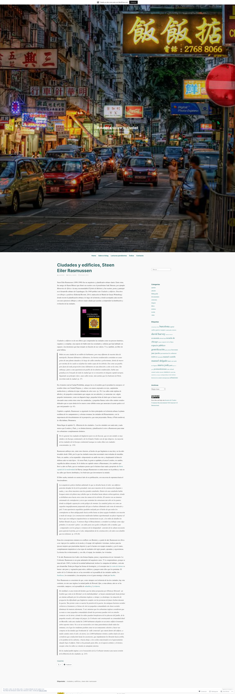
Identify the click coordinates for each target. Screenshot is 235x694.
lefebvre (154, 357)
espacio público (158, 345)
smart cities (172, 372)
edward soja (163, 338)
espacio (160, 342)
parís (170, 365)
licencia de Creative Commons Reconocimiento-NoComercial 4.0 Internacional (164, 402)
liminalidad (160, 357)
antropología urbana (155, 327)
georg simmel (168, 350)
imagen (153, 303)
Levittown (96, 586)
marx (169, 361)
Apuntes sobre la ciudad (117, 127)
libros (70, 275)
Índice (131, 256)
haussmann (174, 350)
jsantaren (61, 275)
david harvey (158, 334)
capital (172, 327)
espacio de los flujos (167, 342)
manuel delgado (159, 360)
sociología (158, 375)
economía (155, 338)
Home (94, 256)
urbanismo (174, 377)
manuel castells (169, 356)
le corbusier (173, 353)
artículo (153, 291)
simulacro (167, 372)
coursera (174, 330)
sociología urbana (164, 375)
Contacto (139, 256)
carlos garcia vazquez (158, 330)
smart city (153, 375)
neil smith (174, 361)
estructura (154, 300)
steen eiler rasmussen (89, 681)
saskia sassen (159, 372)
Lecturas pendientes (119, 256)
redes (168, 369)
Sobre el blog (103, 256)
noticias (153, 309)
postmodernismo (160, 369)
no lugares (154, 365)
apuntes (153, 287)
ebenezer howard (169, 334)
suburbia (88, 586)
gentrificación (158, 349)
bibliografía (154, 294)
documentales (155, 297)
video (153, 315)
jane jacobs (155, 353)
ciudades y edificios (74, 681)
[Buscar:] (161, 269)
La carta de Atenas (116, 566)
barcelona (164, 326)
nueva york (163, 365)
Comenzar (133, 2)
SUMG (169, 375)
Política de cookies (43, 690)
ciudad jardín (168, 330)
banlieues (60, 575)
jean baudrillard (164, 353)
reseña (74, 275)
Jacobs (113, 575)
